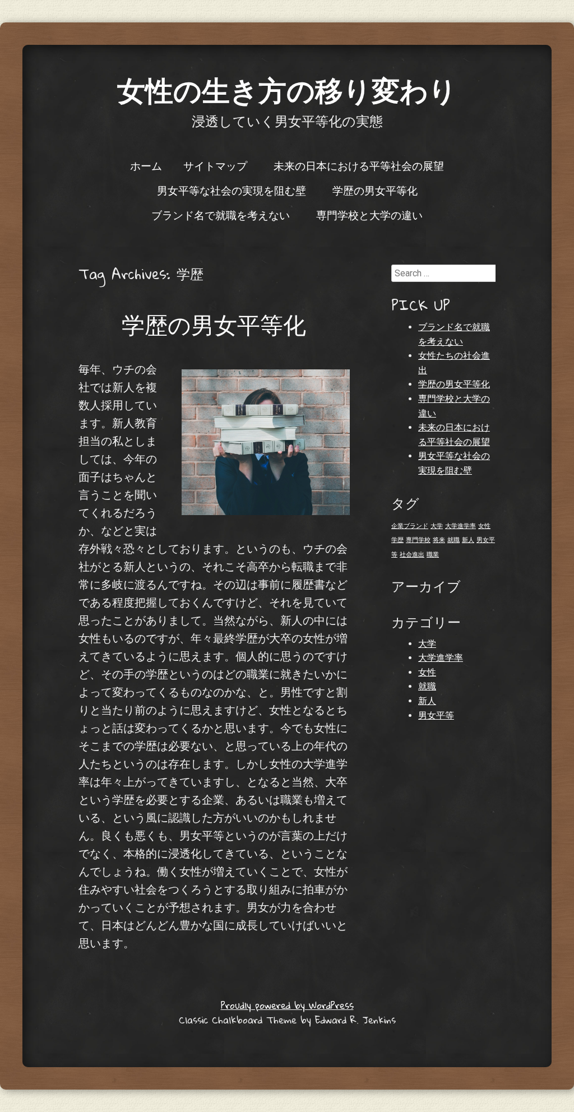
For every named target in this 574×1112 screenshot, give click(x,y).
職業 (433, 554)
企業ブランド (409, 526)
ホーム (146, 165)
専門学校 (418, 540)
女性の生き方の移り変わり (287, 89)
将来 (439, 540)
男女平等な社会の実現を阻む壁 (231, 190)
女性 (484, 526)
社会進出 (412, 554)
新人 (468, 540)
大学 (436, 526)
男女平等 (436, 715)
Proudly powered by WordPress (287, 1005)
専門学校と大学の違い (369, 214)
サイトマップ (215, 165)
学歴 (397, 540)
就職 (453, 540)
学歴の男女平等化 (375, 190)
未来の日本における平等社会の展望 (359, 165)
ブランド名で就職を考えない (220, 214)
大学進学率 (460, 526)
